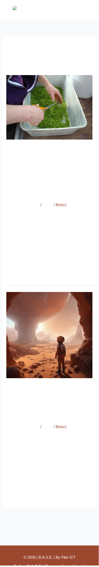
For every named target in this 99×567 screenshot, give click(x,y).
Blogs (47, 205)
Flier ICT (68, 557)
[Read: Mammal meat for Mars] (49, 334)
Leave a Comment (22, 205)
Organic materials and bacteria (44, 170)
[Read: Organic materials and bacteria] (49, 107)
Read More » (18, 272)
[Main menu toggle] (88, 10)
